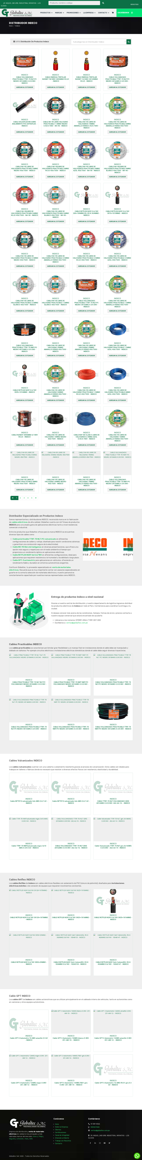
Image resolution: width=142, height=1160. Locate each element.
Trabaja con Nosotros (63, 1141)
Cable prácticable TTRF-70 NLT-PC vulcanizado (34, 539)
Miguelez (12, 1139)
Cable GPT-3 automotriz (24, 560)
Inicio (11, 26)
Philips (41, 1136)
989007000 (95, 1127)
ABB (31, 1139)
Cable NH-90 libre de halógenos (27, 547)
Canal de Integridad (62, 1135)
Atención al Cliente (62, 1138)
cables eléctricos (20, 522)
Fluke (26, 1139)
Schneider (20, 1139)
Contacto (58, 1144)
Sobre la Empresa (61, 1127)
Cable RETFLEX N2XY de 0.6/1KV (27, 555)
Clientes (58, 1130)
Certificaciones (60, 1132)
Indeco (35, 1136)
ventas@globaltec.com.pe (77, 623)
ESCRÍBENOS (123, 13)
